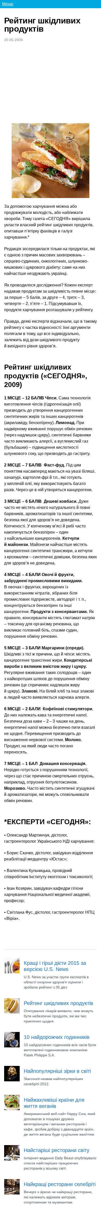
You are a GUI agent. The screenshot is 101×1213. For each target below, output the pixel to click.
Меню (7, 4)
